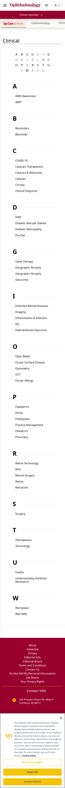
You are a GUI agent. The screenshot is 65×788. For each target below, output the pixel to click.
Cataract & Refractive (28, 173)
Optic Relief (22, 356)
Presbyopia (22, 419)
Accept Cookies (32, 781)
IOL (17, 324)
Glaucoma (21, 280)
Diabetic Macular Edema (30, 223)
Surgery (20, 514)
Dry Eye (20, 235)
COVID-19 (21, 160)
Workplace (22, 608)
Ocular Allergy (24, 380)
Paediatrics (22, 407)
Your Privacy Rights (32, 681)
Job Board (32, 677)
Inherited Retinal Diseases (31, 306)
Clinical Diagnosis (26, 191)
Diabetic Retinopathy (28, 229)
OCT (18, 374)
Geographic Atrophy (28, 267)
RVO (18, 469)
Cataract (20, 179)
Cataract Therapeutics (29, 166)
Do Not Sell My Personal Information (32, 673)
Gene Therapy (24, 261)
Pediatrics (21, 431)
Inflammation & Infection (31, 318)
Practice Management (29, 425)
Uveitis (19, 572)
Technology (22, 546)
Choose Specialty (29, 14)
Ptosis (19, 413)
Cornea (19, 185)
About (32, 645)
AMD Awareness (25, 96)
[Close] (61, 718)
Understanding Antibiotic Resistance (31, 580)
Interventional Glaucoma (31, 330)
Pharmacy (21, 437)
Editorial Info (32, 657)
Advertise (32, 649)
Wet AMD (21, 614)
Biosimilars (22, 128)
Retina (19, 481)
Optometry (22, 368)
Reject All (32, 772)
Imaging (20, 312)
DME (18, 217)
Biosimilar (21, 134)
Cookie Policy (29, 755)
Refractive (21, 487)
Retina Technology (26, 463)
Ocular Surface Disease (30, 362)
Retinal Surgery (25, 475)
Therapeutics (23, 540)
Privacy (32, 653)
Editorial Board (32, 661)
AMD (18, 102)
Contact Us (33, 669)
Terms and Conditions (32, 665)
